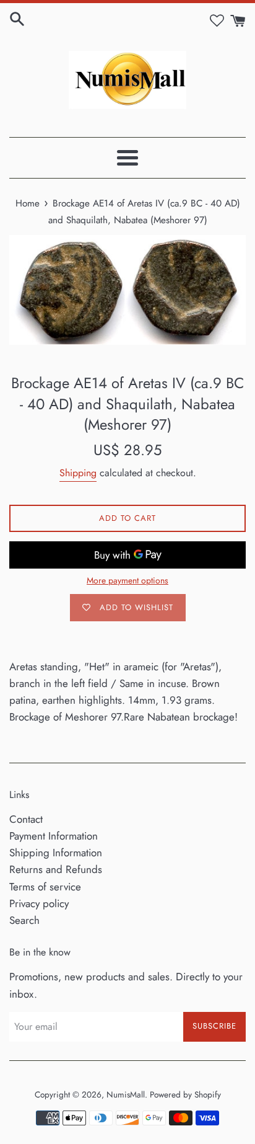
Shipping (78, 473)
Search (24, 920)
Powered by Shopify (185, 1094)
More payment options (127, 580)
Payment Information (53, 835)
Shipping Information (55, 852)
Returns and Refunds (55, 869)
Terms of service (45, 886)
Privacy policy (39, 903)
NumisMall (125, 1094)
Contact (26, 819)
